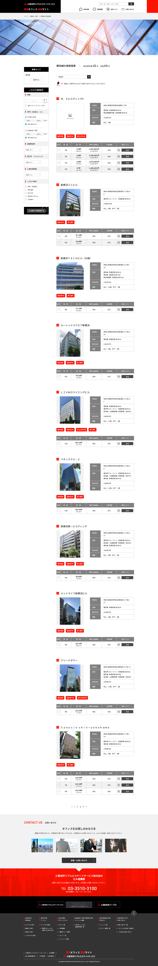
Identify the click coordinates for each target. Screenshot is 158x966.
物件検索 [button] (86, 9)
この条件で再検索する (36, 211)
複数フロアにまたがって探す (36, 105)
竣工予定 (30, 193)
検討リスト (114, 9)
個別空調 (30, 190)
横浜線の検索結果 (46, 16)
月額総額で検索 (32, 130)
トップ (26, 16)
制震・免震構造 (32, 186)
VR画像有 (30, 199)
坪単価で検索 (31, 117)
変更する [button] (36, 80)
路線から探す (34, 16)
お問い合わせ (130, 9)
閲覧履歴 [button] (100, 9)
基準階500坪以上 (33, 196)
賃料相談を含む (32, 124)
